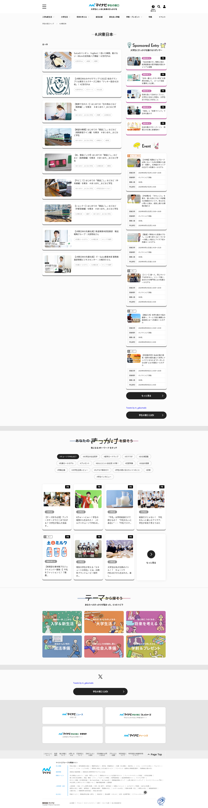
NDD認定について (123, 754)
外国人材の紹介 (97, 790)
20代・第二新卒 (99, 786)
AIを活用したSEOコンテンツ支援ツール (82, 782)
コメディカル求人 (117, 788)
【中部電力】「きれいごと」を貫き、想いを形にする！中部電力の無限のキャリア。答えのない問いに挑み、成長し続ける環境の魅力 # (153, 201)
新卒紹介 (108, 786)
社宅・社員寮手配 (124, 794)
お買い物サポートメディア (135, 780)
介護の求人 (73, 790)
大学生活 (64, 17)
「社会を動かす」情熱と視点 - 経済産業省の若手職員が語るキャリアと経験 (153, 64)
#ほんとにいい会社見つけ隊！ (107, 463)
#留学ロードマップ (111, 456)
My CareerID (105, 780)
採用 (98, 803)
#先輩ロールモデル (81, 239)
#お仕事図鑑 (143, 456)
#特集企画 (61, 470)
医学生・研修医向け (108, 766)
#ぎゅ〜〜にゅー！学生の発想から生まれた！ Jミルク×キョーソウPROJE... (87, 520)
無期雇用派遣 (153, 788)
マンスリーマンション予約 (154, 780)
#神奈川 (99, 140)
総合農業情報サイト (128, 777)
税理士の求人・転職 (76, 788)
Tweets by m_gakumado (136, 408)
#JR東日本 (62, 23)
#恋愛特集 (129, 463)
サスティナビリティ (89, 803)
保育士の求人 (142, 788)
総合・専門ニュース (91, 775)
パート (72, 768)
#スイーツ (89, 89)
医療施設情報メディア (118, 780)
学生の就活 (73, 766)
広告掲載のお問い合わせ (102, 754)
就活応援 (99, 17)
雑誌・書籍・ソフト (90, 777)
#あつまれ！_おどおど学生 (84, 115)
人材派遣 (72, 786)
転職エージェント (119, 786)
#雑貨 (88, 61)
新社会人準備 (114, 17)
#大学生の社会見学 (90, 456)
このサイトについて (47, 754)
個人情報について (63, 754)
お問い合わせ (72, 754)
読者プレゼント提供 (90, 754)
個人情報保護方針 (116, 803)
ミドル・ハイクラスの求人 (144, 766)
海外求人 (130, 766)
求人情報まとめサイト (76, 775)
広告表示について (80, 754)
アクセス (79, 803)
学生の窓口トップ (48, 23)
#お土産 (99, 89)
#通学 (88, 214)
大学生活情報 (148, 775)
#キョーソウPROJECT (68, 456)
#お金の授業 (144, 463)
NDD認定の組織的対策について (135, 754)
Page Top (156, 754)
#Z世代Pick (79, 61)
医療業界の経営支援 (85, 790)
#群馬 (107, 140)
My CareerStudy (94, 780)
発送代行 (99, 794)
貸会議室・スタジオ (111, 794)
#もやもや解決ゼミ (101, 470)
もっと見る (146, 396)
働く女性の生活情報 (76, 777)
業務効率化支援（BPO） (87, 794)
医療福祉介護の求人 (146, 768)
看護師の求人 (106, 788)
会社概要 (72, 803)
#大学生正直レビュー (80, 470)
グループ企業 (105, 803)
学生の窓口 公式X (146, 415)
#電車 (96, 61)
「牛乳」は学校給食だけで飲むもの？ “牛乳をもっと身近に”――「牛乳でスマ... (120, 520)
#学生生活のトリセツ (103, 188)
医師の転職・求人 (130, 788)
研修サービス (74, 794)
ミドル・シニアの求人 (82, 768)
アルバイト (157, 766)
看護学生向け (96, 766)
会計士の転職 (145, 786)
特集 (150, 17)
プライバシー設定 (113, 754)
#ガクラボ (129, 456)
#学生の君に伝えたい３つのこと (127, 470)
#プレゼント (84, 463)
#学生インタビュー (104, 477)
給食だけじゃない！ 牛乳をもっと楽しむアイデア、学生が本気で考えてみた (150, 520)
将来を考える (82, 17)
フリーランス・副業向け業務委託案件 (126, 768)
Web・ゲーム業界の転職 (84, 786)
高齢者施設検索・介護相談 (104, 782)
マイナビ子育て (140, 777)
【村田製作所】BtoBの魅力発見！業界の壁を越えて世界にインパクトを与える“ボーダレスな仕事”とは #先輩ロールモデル (153, 360)
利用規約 (55, 754)
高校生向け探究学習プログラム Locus (94, 772)
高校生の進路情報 (75, 772)
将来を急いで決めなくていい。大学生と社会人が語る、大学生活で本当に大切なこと (153, 97)
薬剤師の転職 (96, 788)
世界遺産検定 (115, 777)
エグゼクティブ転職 (133, 786)
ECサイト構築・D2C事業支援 (78, 780)
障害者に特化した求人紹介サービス (102, 768)
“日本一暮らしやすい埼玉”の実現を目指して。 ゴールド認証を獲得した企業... (153, 80)
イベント (162, 17)
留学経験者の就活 (84, 766)
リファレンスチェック (138, 794)
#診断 (148, 470)
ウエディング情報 (103, 777)
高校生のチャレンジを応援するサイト (111, 775)
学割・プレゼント (133, 17)
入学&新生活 (47, 17)
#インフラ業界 (106, 239)
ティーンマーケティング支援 (133, 775)
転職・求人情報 (121, 766)
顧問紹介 (86, 788)
